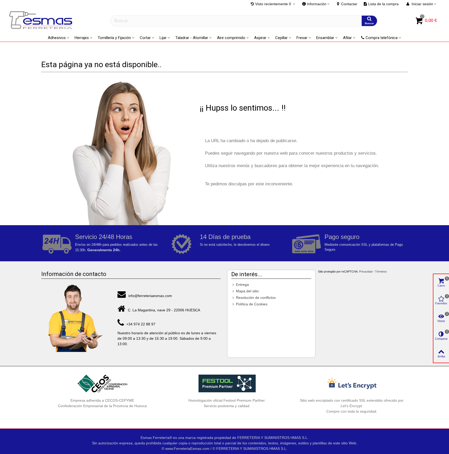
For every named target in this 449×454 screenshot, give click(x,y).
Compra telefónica (382, 37)
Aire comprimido (231, 37)
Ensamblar (325, 37)
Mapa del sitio (247, 291)
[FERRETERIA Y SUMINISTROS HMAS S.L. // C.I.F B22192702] (41, 21)
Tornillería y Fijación (114, 37)
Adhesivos (57, 37)
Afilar (347, 37)
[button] (316, 4)
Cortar (145, 37)
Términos (381, 271)
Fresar (301, 37)
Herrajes (82, 37)
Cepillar (281, 37)
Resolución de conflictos (256, 297)
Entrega (242, 284)
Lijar (163, 37)
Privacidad (365, 271)
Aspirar (260, 37)
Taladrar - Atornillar (191, 37)
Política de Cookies (251, 304)
